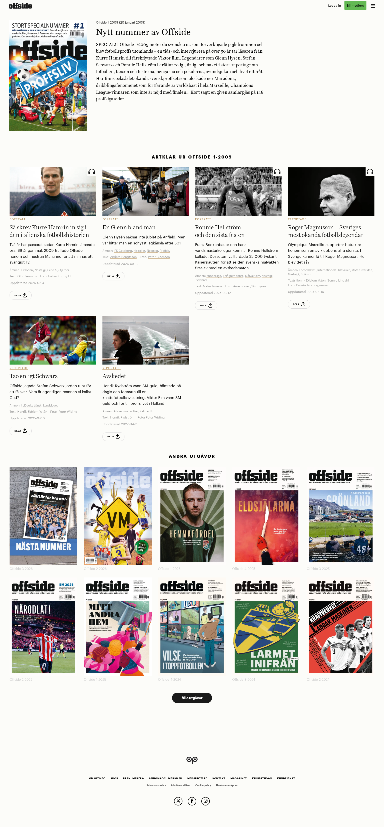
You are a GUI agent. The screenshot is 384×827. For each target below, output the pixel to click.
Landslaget (50, 405)
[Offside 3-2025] (340, 516)
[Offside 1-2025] (118, 626)
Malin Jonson (212, 286)
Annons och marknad (165, 778)
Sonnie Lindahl (338, 280)
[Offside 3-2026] (43, 516)
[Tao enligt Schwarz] (53, 340)
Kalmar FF (146, 411)
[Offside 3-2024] (266, 626)
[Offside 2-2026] (118, 516)
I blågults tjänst (233, 276)
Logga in (334, 5)
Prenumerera (133, 778)
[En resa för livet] (53, 191)
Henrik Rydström (122, 417)
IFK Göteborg (123, 250)
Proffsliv (165, 250)
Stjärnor (63, 270)
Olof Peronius (27, 276)
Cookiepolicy (203, 785)
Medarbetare (197, 778)
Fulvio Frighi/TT (59, 276)
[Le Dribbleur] (331, 191)
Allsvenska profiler (126, 411)
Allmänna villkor (180, 785)
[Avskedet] (145, 340)
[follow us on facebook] (192, 801)
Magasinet (238, 778)
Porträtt (18, 219)
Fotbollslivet (307, 270)
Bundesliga (213, 276)
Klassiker (139, 250)
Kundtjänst (286, 778)
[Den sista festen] (238, 191)
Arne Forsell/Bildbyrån (249, 286)
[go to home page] (20, 6)
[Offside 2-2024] (340, 626)
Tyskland (201, 280)
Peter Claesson (159, 257)
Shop (114, 778)
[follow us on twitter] (178, 801)
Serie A (52, 270)
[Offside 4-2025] (266, 516)
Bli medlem (355, 5)
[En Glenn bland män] (145, 191)
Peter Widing (67, 411)
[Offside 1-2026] (192, 516)
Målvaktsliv (252, 276)
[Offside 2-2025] (43, 626)
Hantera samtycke (227, 785)
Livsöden (27, 270)
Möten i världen (362, 270)
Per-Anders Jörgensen (312, 285)
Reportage (297, 219)
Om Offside (97, 778)
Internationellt (326, 270)
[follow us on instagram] (205, 801)
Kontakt (218, 778)
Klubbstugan (262, 778)
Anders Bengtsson (123, 257)
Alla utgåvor (192, 698)
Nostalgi (40, 270)
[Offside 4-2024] (192, 626)
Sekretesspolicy (156, 785)
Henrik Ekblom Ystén (311, 280)
